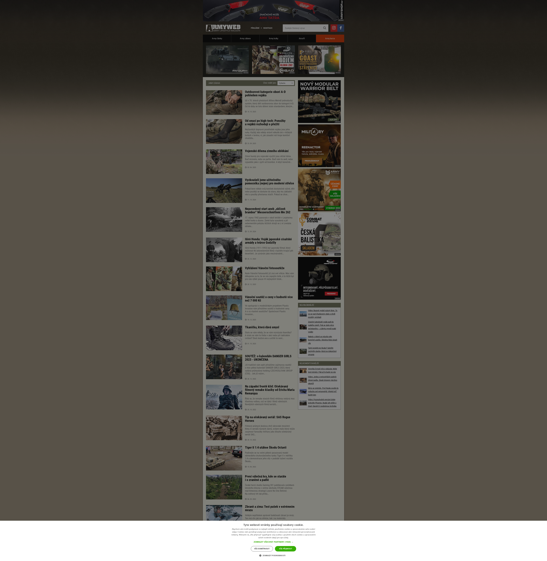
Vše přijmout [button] (285, 548)
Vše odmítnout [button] (262, 548)
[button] (273, 542)
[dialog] (273, 541)
